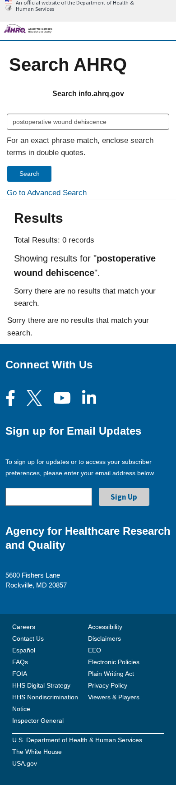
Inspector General (38, 720)
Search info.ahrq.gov (88, 93)
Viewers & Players (113, 697)
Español (23, 650)
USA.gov (24, 763)
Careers (23, 626)
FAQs (20, 662)
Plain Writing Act (111, 673)
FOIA (19, 673)
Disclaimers (104, 638)
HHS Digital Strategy (41, 685)
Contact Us (28, 638)
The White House (37, 751)
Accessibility (105, 626)
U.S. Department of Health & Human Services (77, 740)
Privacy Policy (107, 685)
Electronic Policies (113, 662)
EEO (94, 650)
